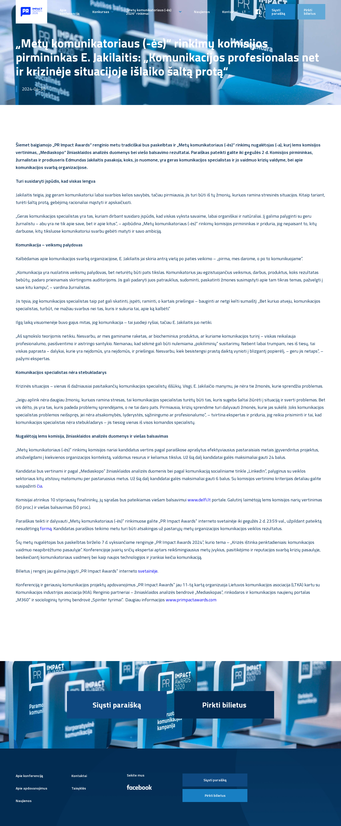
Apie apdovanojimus (31, 788)
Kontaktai (230, 11)
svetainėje (147, 571)
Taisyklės (78, 788)
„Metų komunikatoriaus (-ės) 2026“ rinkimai (148, 11)
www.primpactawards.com (190, 599)
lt (244, 11)
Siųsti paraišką (278, 11)
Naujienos (202, 11)
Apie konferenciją (69, 11)
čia (39, 486)
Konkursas (100, 11)
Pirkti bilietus (310, 11)
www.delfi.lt (199, 499)
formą (46, 528)
